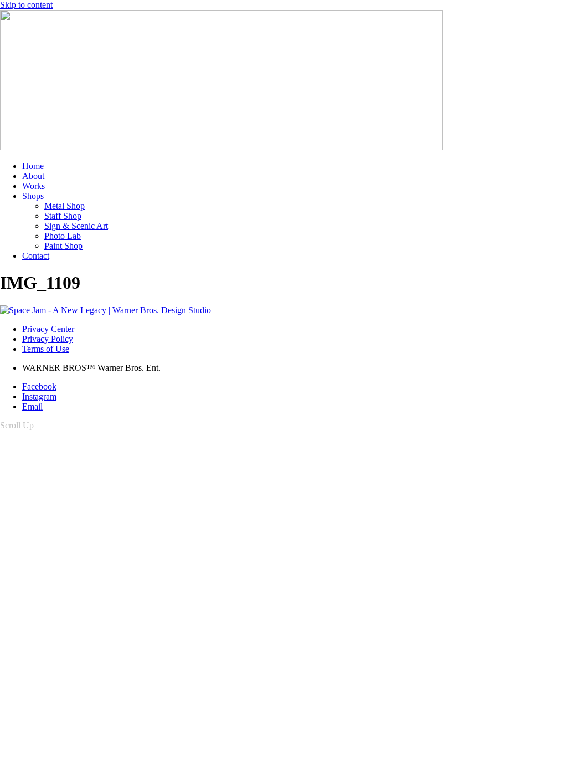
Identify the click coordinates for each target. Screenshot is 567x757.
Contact (35, 255)
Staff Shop (62, 216)
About (33, 176)
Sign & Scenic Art (76, 226)
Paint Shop (63, 245)
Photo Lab (62, 236)
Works (33, 186)
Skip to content (26, 4)
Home (33, 166)
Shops (33, 196)
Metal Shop (64, 206)
